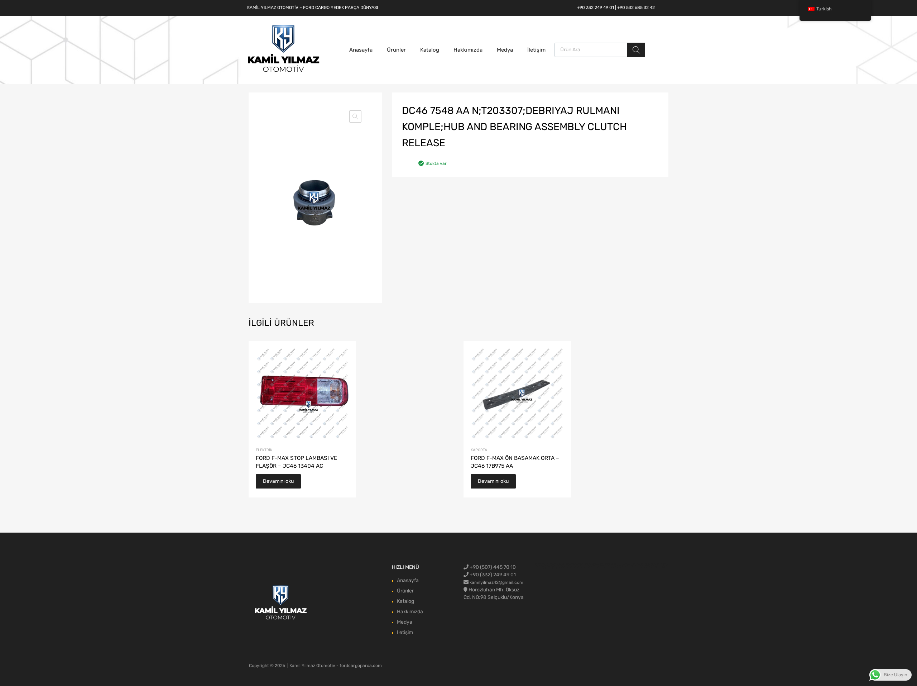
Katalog (429, 50)
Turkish (824, 8)
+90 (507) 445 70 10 (492, 567)
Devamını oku (278, 481)
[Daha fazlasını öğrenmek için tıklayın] (281, 603)
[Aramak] (636, 50)
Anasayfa (361, 50)
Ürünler (396, 50)
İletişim (536, 50)
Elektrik (264, 450)
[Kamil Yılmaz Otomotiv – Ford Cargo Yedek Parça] (284, 71)
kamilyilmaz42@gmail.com (496, 582)
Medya (505, 50)
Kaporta (479, 450)
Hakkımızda (467, 50)
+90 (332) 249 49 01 (492, 575)
